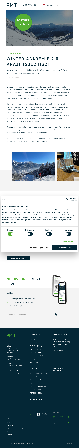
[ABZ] (39, 414)
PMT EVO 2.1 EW (36, 346)
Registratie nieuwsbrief (59, 370)
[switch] (30, 234)
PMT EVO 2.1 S (35, 349)
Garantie (10, 422)
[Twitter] (69, 423)
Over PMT (34, 377)
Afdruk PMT (11, 431)
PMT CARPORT (35, 359)
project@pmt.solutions (15, 366)
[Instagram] (55, 423)
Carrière (34, 383)
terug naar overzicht (18, 258)
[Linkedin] (62, 417)
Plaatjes (9, 434)
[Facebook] (55, 417)
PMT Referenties (37, 380)
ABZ (8, 419)
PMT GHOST (34, 362)
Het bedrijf (35, 369)
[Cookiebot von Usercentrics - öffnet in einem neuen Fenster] (68, 199)
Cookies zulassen (64, 248)
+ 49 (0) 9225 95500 (14, 359)
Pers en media (36, 393)
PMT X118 (33, 343)
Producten (35, 335)
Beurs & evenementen (39, 373)
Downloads (58, 350)
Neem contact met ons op (18, 372)
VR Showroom (36, 399)
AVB (8, 416)
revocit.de (69, 443)
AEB (8, 412)
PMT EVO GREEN (36, 353)
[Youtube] (62, 423)
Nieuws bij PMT (36, 390)
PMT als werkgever (38, 386)
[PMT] (12, 5)
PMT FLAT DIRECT (36, 356)
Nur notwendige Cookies (39, 248)
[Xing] (69, 417)
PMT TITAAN (34, 340)
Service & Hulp (60, 335)
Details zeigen (67, 241)
